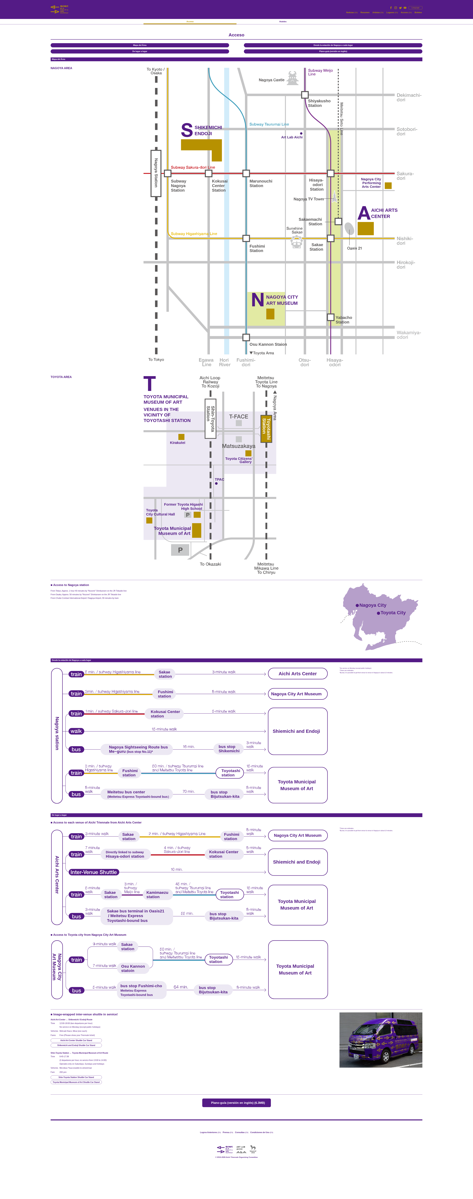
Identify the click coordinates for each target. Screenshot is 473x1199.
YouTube (405, 7)
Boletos (418, 13)
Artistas (377, 13)
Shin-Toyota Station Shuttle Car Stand (76, 1077)
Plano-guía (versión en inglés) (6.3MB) (238, 1102)
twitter (400, 7)
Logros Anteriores (210, 1132)
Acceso (406, 13)
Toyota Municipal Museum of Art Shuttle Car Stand (76, 1082)
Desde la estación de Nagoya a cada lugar (333, 45)
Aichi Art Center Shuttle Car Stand (76, 1040)
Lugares (392, 13)
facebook (391, 7)
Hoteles (283, 22)
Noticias (352, 13)
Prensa (228, 1132)
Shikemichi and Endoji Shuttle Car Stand (76, 1045)
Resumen (365, 13)
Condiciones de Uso (261, 1132)
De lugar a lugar (139, 51)
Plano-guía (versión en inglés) (333, 51)
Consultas (241, 1132)
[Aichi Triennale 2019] (59, 9)
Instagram (395, 7)
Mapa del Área (139, 45)
